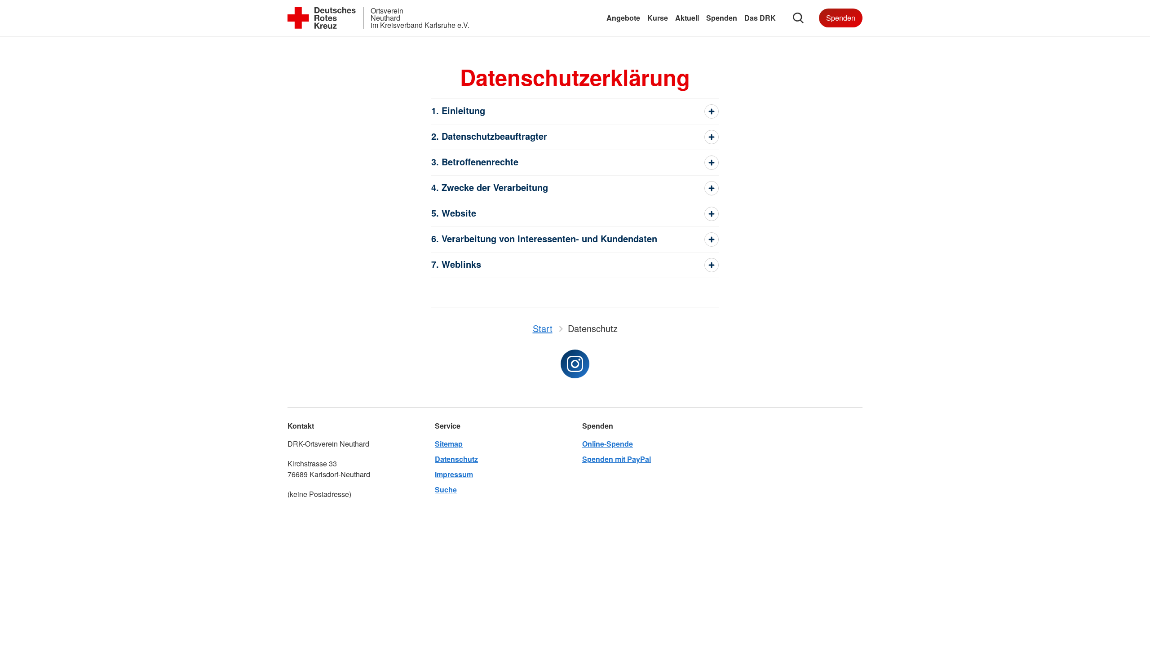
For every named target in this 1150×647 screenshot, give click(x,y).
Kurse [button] (657, 18)
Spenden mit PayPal (616, 459)
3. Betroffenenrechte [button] (474, 161)
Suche (446, 489)
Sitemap (449, 444)
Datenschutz (456, 459)
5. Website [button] (453, 213)
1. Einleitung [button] (458, 110)
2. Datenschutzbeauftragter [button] (489, 136)
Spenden (840, 18)
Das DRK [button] (760, 18)
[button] (798, 18)
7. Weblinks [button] (456, 264)
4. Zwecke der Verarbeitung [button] (489, 187)
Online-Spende (607, 444)
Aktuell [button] (687, 18)
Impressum (454, 474)
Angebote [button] (623, 18)
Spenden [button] (721, 18)
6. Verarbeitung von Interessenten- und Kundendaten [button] (544, 238)
